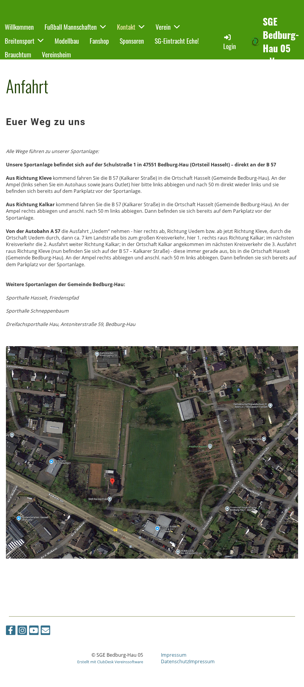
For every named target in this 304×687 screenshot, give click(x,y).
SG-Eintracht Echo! (177, 40)
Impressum (173, 655)
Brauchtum (18, 54)
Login (229, 46)
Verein (163, 26)
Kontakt (126, 26)
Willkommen (19, 26)
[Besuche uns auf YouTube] (34, 631)
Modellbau (67, 40)
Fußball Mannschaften (71, 26)
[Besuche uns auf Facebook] (10, 631)
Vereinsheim (56, 54)
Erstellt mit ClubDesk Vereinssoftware (110, 661)
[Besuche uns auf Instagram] (22, 631)
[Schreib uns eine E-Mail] (45, 631)
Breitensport (19, 40)
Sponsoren (132, 40)
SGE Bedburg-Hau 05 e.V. (281, 41)
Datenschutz (175, 661)
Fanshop (99, 40)
